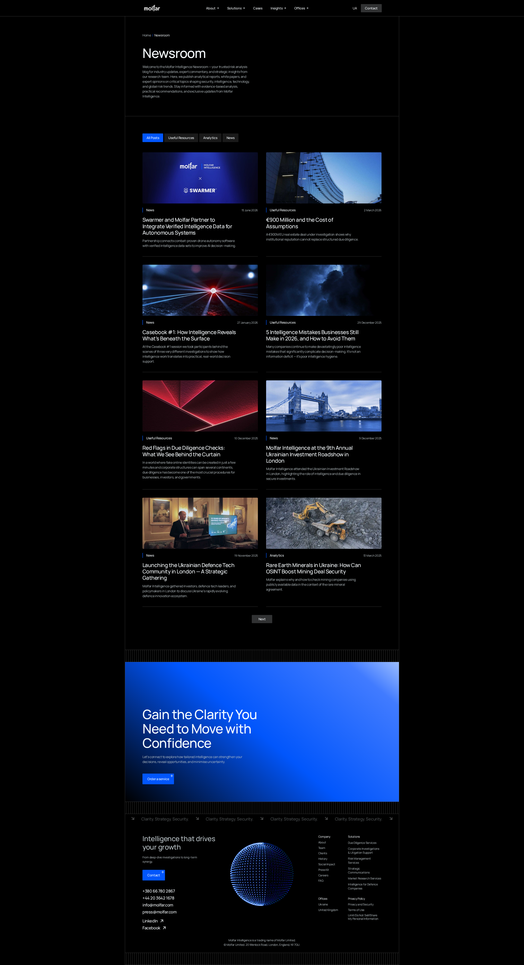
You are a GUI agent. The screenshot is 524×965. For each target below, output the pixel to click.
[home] (152, 8)
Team (321, 848)
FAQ (320, 881)
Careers (323, 875)
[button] (212, 8)
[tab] (152, 137)
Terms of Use (356, 910)
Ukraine (323, 904)
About (322, 842)
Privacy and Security (360, 904)
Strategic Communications (358, 870)
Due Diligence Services (362, 843)
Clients (322, 853)
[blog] (200, 177)
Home (146, 35)
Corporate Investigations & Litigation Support (363, 850)
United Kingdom (328, 910)
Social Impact (326, 864)
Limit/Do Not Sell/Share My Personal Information (363, 917)
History (322, 859)
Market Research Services (364, 878)
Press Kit (323, 870)
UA (355, 8)
